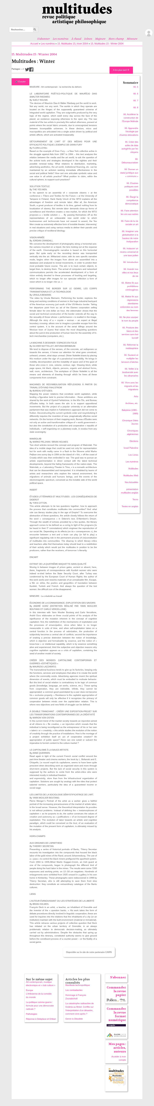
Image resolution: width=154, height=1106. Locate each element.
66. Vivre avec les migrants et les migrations (129, 386)
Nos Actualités (131, 482)
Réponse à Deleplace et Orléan (41, 1019)
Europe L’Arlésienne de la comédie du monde (39, 993)
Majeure (100, 39)
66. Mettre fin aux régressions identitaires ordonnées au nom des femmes (129, 303)
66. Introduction (130, 262)
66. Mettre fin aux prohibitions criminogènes (130, 286)
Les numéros (60, 39)
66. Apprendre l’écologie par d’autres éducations (129, 131)
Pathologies (31, 1014)
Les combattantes (73, 990)
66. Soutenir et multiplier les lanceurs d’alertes (129, 358)
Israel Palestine (131, 448)
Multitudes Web (130, 475)
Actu (136, 396)
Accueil (34, 43)
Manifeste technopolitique (77, 985)
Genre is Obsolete (74, 1019)
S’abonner (43, 39)
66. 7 (135, 100)
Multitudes (133, 468)
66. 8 (135, 107)
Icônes (88, 39)
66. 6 (135, 93)
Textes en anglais (130, 506)
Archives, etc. (131, 403)
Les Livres (133, 455)
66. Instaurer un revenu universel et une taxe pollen (129, 252)
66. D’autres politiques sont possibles (131, 186)
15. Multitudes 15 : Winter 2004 (107, 43)
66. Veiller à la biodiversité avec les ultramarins (130, 372)
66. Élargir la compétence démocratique (131, 200)
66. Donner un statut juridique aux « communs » (129, 172)
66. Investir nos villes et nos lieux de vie (130, 272)
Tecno (135, 499)
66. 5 (135, 87)
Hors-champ (116, 39)
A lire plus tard (120, 70)
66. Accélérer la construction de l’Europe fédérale (130, 117)
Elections (134, 441)
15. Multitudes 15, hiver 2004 (72, 43)
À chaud (76, 39)
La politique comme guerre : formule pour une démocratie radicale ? (40, 1005)
